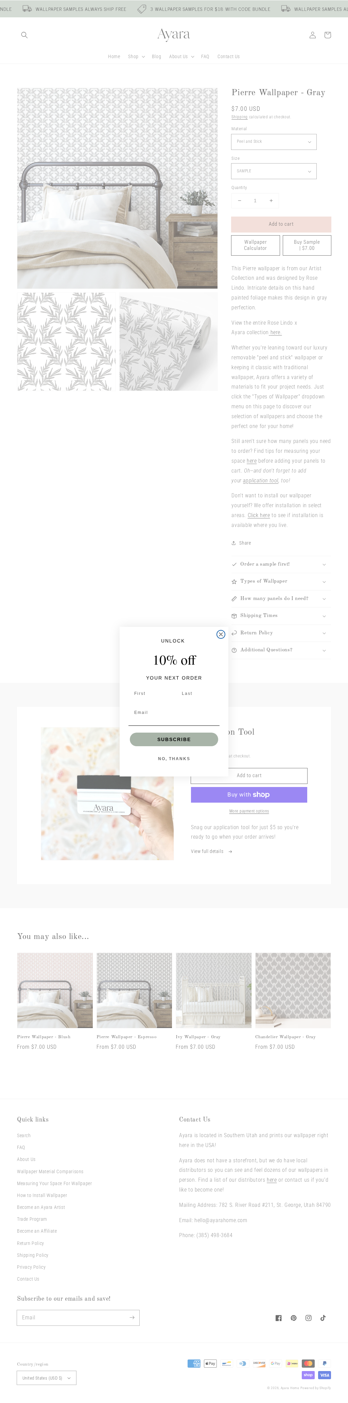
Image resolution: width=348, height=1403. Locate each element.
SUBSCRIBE (174, 739)
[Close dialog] (221, 634)
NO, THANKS (174, 758)
